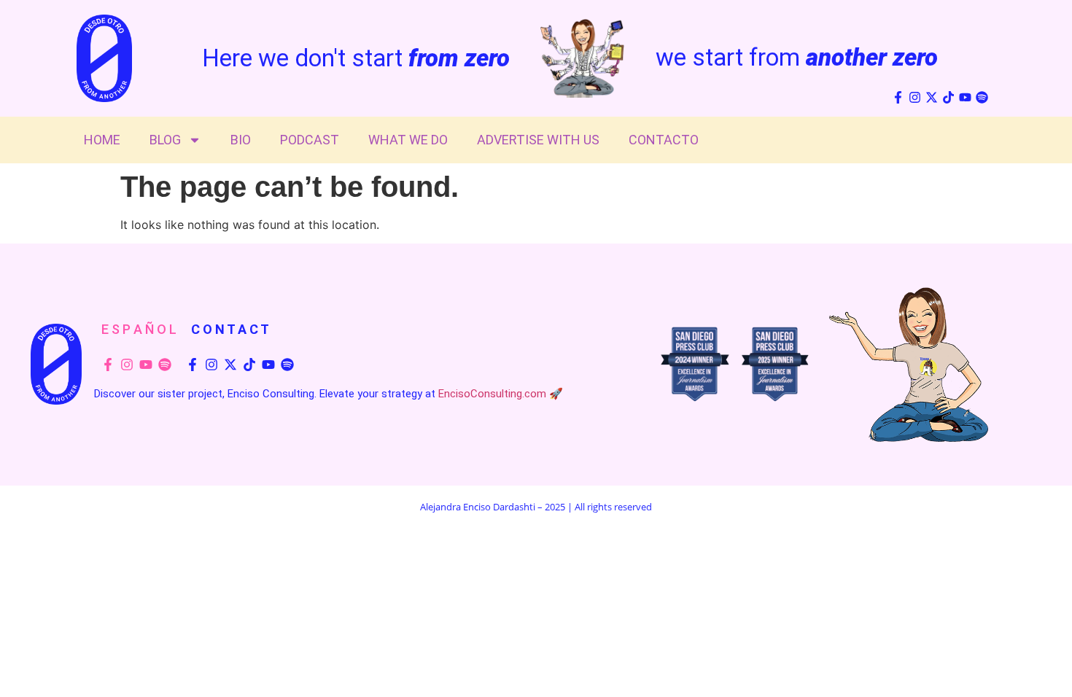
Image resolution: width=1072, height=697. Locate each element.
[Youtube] (965, 97)
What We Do (408, 139)
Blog (165, 139)
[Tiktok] (948, 97)
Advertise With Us (538, 139)
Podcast (309, 139)
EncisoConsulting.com (492, 393)
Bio (240, 139)
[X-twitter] (931, 97)
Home (102, 139)
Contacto (664, 139)
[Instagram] (915, 97)
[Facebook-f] (898, 97)
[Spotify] (982, 97)
